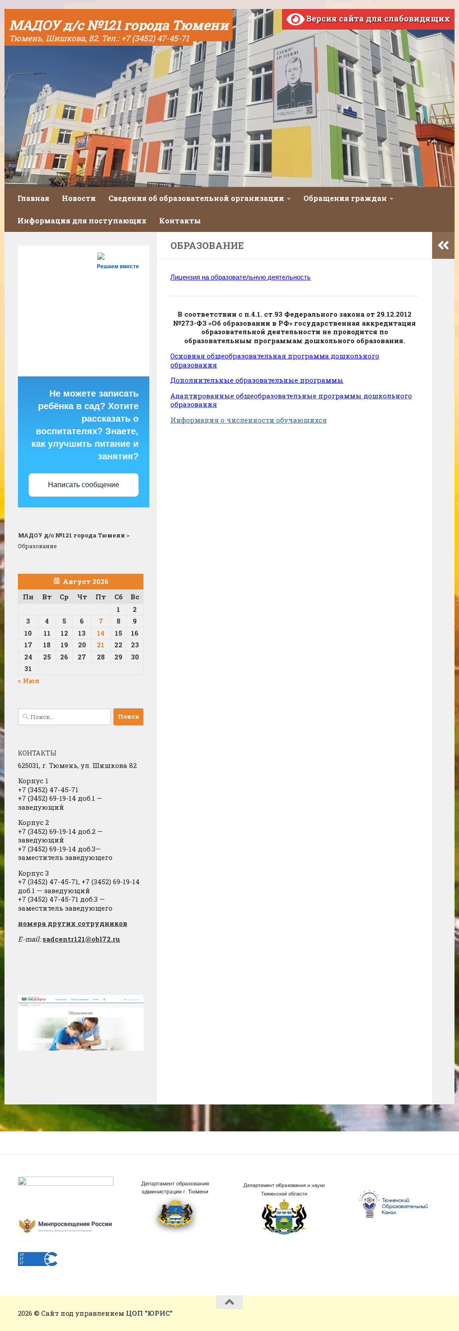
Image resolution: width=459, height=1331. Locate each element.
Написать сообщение (83, 485)
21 (100, 644)
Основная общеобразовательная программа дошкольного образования (274, 360)
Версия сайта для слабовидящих (377, 18)
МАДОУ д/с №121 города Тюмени (118, 25)
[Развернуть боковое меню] (443, 245)
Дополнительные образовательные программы (256, 379)
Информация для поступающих (82, 220)
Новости (79, 198)
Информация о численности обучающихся (248, 419)
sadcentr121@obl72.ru (81, 938)
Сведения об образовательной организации (196, 198)
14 (100, 632)
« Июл (28, 680)
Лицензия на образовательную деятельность (240, 277)
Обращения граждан (345, 198)
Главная (33, 198)
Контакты (180, 220)
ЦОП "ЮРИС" (149, 1313)
